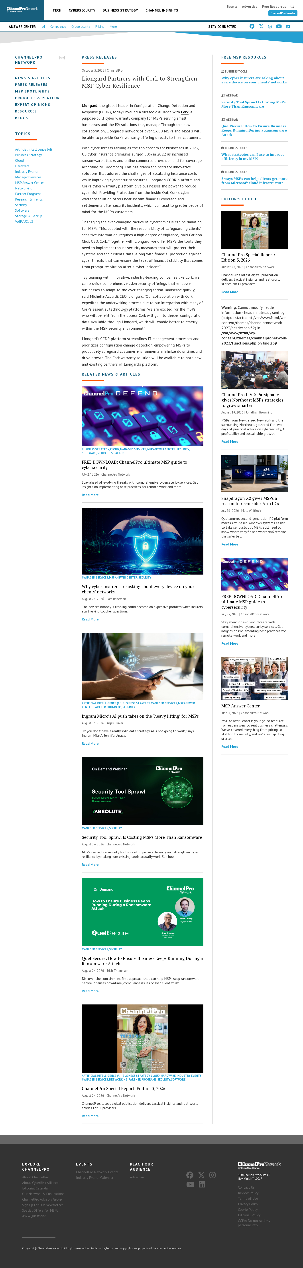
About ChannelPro (35, 1177)
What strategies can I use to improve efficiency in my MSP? (252, 156)
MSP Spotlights (32, 91)
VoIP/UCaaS (24, 221)
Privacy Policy (248, 1204)
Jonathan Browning (259, 412)
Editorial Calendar (35, 1188)
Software (22, 210)
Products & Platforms (40, 98)
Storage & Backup (28, 216)
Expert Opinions (32, 104)
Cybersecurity (82, 10)
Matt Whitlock (251, 510)
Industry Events (26, 171)
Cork (185, 111)
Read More (90, 494)
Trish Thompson (117, 971)
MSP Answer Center (29, 182)
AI (43, 26)
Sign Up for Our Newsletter (42, 1205)
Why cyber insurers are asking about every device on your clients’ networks (138, 589)
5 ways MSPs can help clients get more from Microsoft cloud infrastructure (254, 180)
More (113, 26)
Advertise (250, 6)
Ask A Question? (34, 1216)
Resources (26, 111)
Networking (23, 188)
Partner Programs (28, 193)
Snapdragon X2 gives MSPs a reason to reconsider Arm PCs (250, 500)
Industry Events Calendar (94, 1177)
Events (232, 6)
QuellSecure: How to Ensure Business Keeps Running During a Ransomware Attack (142, 960)
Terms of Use (248, 1198)
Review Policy (248, 1193)
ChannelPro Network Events (97, 1172)
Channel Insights (162, 10)
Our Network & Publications (43, 1193)
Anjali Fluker (114, 723)
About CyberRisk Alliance (40, 1182)
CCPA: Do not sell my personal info (254, 1222)
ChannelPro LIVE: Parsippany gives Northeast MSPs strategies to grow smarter (252, 400)
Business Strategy (120, 10)
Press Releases (31, 84)
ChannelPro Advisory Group (42, 1199)
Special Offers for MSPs (40, 1210)
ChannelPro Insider (283, 13)
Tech (57, 10)
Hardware (22, 166)
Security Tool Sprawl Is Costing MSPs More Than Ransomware (142, 837)
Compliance (58, 26)
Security (21, 205)
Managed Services (28, 177)
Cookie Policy (248, 1209)
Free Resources (274, 6)
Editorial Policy (249, 1215)
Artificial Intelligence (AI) (33, 149)
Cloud (19, 160)
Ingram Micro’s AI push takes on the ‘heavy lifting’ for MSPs (140, 716)
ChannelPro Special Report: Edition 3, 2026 (123, 1088)
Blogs (21, 118)
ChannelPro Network (115, 474)
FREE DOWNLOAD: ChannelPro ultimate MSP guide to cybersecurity (134, 464)
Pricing (99, 26)
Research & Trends (29, 199)
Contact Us (246, 1187)
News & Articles (32, 78)
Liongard (89, 105)
